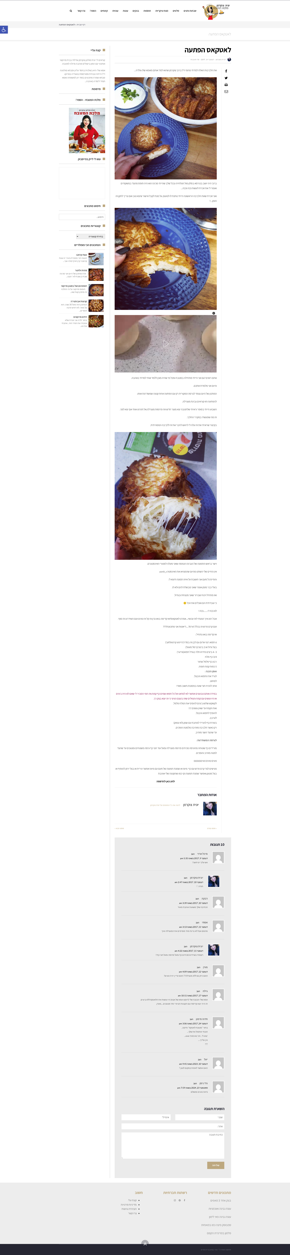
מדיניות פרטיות (129, 1204)
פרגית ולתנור (81, 270)
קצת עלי (132, 1200)
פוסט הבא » (119, 828)
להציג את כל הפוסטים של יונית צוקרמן (165, 805)
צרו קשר (132, 1213)
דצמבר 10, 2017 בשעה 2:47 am (189, 882)
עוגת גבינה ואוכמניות (220, 1209)
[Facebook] (185, 1200)
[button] (4, 30)
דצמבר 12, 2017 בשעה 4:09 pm (193, 972)
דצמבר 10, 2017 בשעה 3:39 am (193, 903)
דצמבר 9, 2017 (207, 60)
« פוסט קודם (212, 828)
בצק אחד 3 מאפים (220, 1200)
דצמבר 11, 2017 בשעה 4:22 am (189, 951)
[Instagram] (175, 1200)
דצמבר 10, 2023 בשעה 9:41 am (193, 1064)
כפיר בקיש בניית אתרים (209, 1250)
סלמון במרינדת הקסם (219, 1233)
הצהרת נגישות (129, 1208)
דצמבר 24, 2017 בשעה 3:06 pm (193, 1023)
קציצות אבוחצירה (79, 301)
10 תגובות (195, 60)
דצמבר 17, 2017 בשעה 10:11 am (193, 995)
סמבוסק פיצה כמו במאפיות (216, 1225)
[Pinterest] (180, 1200)
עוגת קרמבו (81, 254)
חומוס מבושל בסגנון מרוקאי (74, 285)
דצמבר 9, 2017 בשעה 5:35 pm (194, 858)
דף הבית (81, 24)
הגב (193, 854)
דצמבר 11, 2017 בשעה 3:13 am (193, 927)
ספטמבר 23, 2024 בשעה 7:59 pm (192, 1088)
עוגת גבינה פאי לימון (220, 1217)
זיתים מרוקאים (80, 316)
